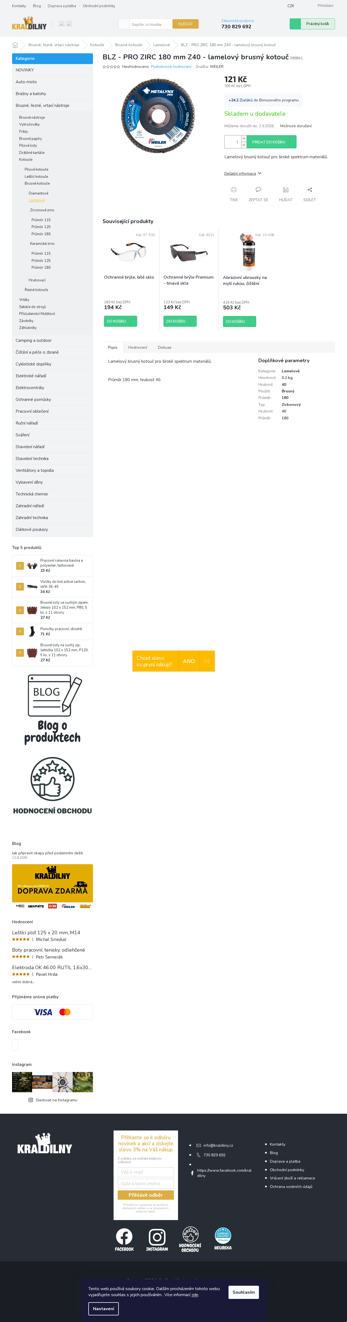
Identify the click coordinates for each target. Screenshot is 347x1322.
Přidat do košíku (268, 142)
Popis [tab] (112, 347)
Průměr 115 (41, 220)
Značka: (210, 66)
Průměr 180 (41, 234)
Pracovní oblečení (32, 411)
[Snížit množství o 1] (244, 145)
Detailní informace (240, 173)
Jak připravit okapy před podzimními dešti (47, 853)
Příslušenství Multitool (37, 313)
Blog (37, 6)
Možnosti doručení (296, 126)
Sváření (22, 435)
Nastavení (103, 1309)
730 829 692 (214, 1155)
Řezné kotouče (36, 289)
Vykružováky (29, 124)
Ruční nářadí (27, 423)
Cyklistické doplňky (33, 364)
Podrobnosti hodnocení (171, 66)
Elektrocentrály (30, 387)
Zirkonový (291, 404)
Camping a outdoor (34, 340)
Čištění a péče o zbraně (37, 352)
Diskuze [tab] (164, 347)
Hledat (185, 24)
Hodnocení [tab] (137, 347)
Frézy (23, 131)
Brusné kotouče (37, 183)
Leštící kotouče (36, 176)
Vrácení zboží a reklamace (292, 1178)
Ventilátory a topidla (35, 470)
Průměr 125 (41, 227)
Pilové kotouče (36, 169)
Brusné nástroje (32, 117)
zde (194, 1295)
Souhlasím (244, 1292)
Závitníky (26, 320)
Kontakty (19, 6)
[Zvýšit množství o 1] (244, 138)
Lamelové (37, 200)
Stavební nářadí (30, 447)
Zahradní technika (32, 517)
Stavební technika (32, 458)
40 (284, 384)
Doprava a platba (62, 6)
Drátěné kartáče (31, 152)
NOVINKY (25, 70)
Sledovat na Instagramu (56, 1100)
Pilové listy (28, 145)
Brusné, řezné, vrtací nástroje (42, 105)
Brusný (288, 391)
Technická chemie (32, 494)
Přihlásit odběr (146, 1195)
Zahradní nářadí (30, 506)
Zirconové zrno (42, 210)
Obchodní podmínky (99, 6)
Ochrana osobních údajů (291, 1186)
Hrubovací (37, 280)
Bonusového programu (279, 100)
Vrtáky (24, 299)
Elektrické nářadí (31, 376)
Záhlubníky (28, 327)
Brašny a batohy (31, 93)
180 (285, 397)
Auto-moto (26, 82)
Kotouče (25, 159)
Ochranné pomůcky (33, 399)
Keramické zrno (42, 243)
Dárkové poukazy (32, 529)
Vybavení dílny (29, 482)
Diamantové (38, 193)
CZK (291, 6)
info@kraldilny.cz (218, 1145)
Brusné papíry (30, 138)
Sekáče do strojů (32, 306)
